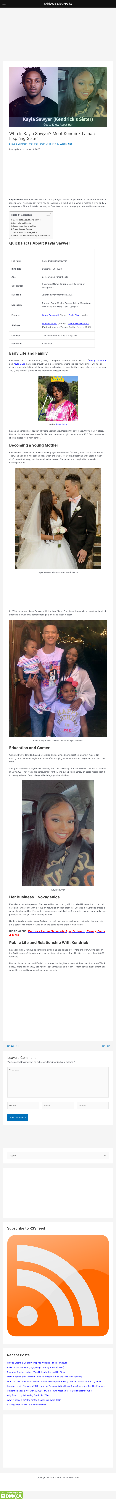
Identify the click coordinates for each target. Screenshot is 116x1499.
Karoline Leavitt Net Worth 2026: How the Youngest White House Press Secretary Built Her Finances (56, 1386)
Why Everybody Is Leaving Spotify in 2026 (28, 1395)
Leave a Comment (18, 144)
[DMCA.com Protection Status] (11, 1495)
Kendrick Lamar (49, 323)
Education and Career (22, 229)
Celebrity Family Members (42, 144)
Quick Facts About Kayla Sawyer (27, 220)
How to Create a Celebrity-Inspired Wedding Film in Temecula (37, 1363)
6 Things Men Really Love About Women (27, 1404)
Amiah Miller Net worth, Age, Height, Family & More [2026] (35, 1367)
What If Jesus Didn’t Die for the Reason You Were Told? (34, 1400)
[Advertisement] (58, 38)
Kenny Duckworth (50, 315)
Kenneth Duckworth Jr (78, 323)
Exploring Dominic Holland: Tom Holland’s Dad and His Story (36, 1372)
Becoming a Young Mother (24, 226)
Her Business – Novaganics (25, 232)
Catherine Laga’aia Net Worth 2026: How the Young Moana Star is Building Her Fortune (49, 1391)
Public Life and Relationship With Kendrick (31, 235)
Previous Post (11, 1046)
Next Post (107, 1046)
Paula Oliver (74, 315)
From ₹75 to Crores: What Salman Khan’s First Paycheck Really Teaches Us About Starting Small (54, 1381)
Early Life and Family (22, 223)
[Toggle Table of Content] (46, 215)
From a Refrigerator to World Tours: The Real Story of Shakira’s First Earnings (44, 1376)
